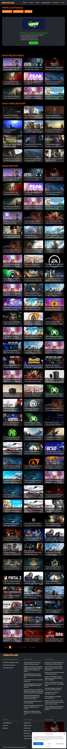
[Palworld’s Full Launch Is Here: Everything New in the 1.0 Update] (33, 333)
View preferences (60, 743)
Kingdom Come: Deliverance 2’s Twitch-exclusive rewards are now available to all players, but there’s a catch (54, 702)
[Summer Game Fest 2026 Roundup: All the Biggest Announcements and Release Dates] (12, 419)
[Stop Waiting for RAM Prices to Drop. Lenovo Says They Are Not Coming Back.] (12, 362)
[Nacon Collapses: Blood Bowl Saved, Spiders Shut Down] (12, 318)
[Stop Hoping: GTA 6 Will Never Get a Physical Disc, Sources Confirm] (12, 333)
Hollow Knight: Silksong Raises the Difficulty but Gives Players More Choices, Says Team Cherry (32, 697)
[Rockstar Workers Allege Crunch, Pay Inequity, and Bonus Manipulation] (54, 304)
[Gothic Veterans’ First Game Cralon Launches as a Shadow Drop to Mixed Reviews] (12, 535)
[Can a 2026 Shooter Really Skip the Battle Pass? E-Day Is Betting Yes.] (54, 218)
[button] (64, 733)
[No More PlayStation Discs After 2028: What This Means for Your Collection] (12, 347)
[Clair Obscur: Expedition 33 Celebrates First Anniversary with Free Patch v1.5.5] (12, 563)
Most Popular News (18, 11)
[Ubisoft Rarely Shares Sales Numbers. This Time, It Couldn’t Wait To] (54, 290)
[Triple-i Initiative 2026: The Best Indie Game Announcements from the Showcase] (12, 592)
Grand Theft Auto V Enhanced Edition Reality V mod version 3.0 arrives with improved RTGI (53, 668)
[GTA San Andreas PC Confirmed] (12, 126)
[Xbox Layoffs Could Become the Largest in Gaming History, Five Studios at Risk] (54, 333)
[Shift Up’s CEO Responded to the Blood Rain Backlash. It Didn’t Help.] (12, 232)
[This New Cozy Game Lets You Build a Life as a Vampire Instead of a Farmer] (12, 304)
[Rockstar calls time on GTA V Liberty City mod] (54, 155)
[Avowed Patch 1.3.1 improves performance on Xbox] (33, 141)
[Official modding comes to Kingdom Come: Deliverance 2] (54, 141)
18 (30, 647)
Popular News (27, 733)
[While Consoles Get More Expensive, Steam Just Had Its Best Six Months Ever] (33, 290)
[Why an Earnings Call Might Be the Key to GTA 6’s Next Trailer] (12, 261)
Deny (49, 743)
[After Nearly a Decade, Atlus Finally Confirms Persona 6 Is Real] (12, 434)
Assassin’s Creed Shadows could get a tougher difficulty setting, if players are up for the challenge (54, 678)
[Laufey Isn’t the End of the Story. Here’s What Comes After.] (33, 261)
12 (22, 647)
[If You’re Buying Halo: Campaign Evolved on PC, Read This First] (54, 246)
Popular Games (27, 722)
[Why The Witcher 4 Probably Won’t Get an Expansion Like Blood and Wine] (33, 434)
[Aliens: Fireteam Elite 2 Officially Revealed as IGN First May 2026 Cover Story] (54, 520)
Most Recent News (7, 11)
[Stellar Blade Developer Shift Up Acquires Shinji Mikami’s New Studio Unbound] (33, 621)
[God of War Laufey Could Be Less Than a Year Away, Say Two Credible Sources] (33, 390)
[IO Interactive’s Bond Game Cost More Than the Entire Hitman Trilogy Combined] (54, 434)
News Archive (28, 11)
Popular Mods (27, 728)
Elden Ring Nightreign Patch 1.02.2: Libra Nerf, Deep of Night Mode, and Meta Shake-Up (33, 685)
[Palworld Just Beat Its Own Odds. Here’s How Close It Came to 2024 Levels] (33, 304)
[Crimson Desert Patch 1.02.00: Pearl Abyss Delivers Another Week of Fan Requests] (12, 621)
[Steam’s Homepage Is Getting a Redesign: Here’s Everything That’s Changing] (33, 607)
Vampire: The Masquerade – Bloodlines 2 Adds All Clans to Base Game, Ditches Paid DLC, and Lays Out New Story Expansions (33, 691)
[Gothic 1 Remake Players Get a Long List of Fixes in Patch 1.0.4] (12, 246)
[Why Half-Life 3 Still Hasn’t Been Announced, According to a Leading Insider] (33, 318)
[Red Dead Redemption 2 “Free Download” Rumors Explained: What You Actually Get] (54, 635)
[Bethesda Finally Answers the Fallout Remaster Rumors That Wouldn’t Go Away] (33, 275)
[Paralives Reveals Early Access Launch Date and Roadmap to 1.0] (12, 506)
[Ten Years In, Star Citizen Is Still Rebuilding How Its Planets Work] (54, 78)
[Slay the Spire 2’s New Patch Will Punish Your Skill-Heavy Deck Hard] (54, 462)
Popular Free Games (28, 738)
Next (34, 647)
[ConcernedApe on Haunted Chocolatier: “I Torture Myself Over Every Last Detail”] (33, 362)
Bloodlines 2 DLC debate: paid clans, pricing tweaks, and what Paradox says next (33, 713)
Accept (38, 743)
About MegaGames (7, 722)
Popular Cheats (27, 730)
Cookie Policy (48, 746)
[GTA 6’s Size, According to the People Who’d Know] (12, 290)
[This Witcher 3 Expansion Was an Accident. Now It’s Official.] (33, 246)
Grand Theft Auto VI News (9, 665)
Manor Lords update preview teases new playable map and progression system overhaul (54, 708)
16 (25, 647)
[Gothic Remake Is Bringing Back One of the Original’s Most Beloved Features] (33, 218)
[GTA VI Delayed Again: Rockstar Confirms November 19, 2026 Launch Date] (12, 635)
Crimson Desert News (8, 667)
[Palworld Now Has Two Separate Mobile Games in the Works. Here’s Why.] (54, 232)
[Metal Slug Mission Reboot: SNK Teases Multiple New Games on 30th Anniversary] (54, 563)
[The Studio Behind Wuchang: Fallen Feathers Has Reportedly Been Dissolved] (33, 592)
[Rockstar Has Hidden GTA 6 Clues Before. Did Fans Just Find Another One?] (33, 93)
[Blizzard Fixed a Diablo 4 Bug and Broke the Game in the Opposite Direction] (54, 491)
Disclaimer (5, 728)
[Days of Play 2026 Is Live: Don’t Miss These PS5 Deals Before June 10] (54, 448)
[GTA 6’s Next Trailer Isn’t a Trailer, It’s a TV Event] (12, 218)
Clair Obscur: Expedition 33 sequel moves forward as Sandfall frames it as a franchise (33, 707)
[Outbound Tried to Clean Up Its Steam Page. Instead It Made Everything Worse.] (12, 477)
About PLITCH (33, 42)
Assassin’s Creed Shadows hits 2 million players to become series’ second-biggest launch (54, 684)
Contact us (5, 725)
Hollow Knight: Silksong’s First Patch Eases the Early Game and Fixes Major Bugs (32, 675)
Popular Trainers (28, 725)
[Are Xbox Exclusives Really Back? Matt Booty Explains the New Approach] (33, 419)
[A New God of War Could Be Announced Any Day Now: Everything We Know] (54, 592)
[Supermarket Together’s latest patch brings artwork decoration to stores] (12, 141)
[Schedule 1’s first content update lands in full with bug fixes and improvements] (12, 112)
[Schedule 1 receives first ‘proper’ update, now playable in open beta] (54, 112)
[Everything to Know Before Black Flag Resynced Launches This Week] (33, 347)
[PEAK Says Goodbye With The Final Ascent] (33, 78)
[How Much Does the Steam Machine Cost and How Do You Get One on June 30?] (12, 390)
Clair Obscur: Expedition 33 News (11, 662)
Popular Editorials (28, 735)
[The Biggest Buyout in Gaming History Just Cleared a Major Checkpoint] (54, 261)
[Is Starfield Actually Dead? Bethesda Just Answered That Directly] (54, 275)
